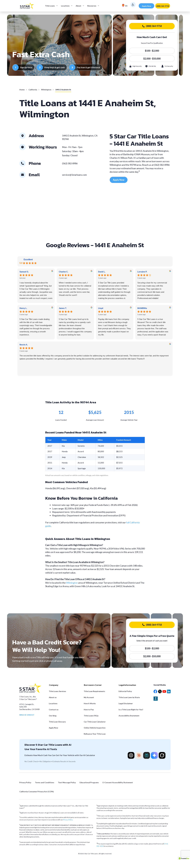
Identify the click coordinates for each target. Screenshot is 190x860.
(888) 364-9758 (162, 6)
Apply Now (146, 6)
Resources (91, 6)
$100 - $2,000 (152, 50)
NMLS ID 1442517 (26, 715)
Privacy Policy (68, 820)
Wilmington (46, 89)
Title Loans (50, 6)
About (78, 6)
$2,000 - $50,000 (152, 58)
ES (126, 6)
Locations (65, 6)
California (33, 89)
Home (22, 89)
